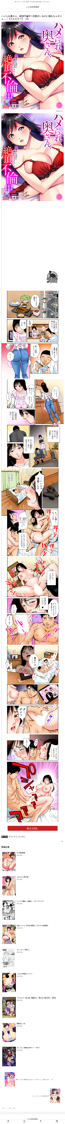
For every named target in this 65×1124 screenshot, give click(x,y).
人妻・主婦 (17, 836)
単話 (24, 836)
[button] (60, 529)
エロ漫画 (5, 836)
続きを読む (32, 828)
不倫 (11, 836)
